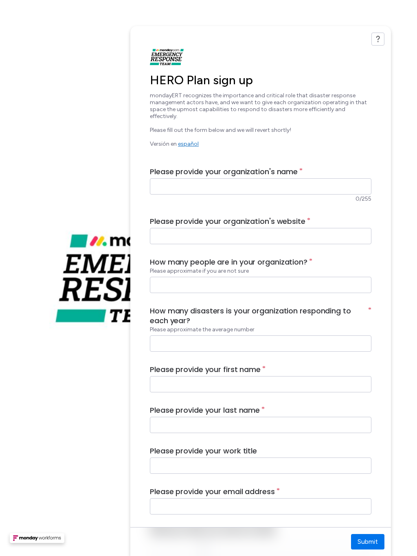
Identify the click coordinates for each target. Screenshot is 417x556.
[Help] (377, 39)
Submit (368, 541)
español (188, 143)
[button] (37, 540)
